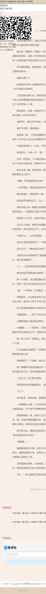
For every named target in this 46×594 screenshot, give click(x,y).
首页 (2, 9)
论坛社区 (21, 2)
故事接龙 (12, 2)
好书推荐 (29, 2)
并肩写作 (4, 2)
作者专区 (8, 9)
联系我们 (6, 584)
